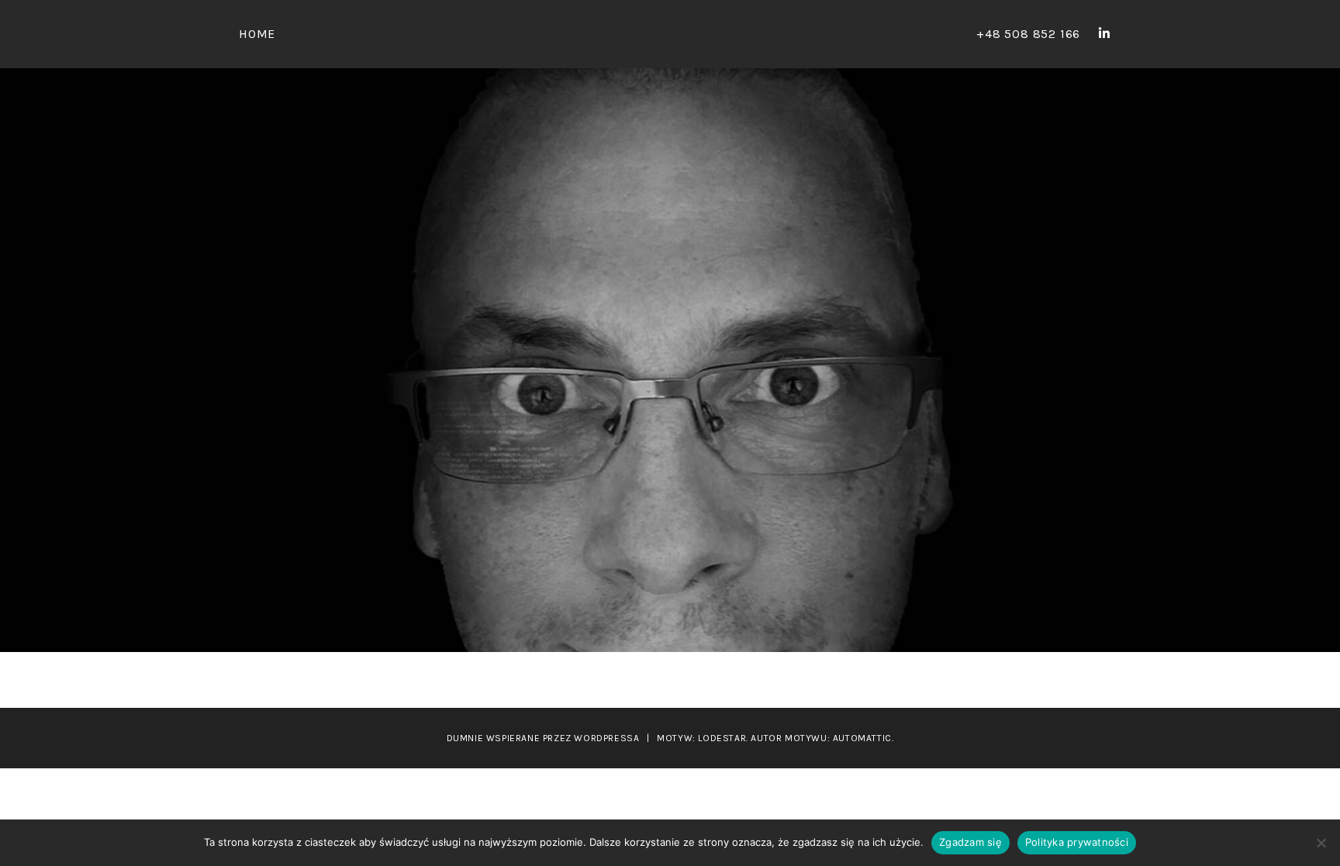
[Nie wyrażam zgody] (1320, 842)
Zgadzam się (970, 842)
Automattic (862, 738)
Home (257, 33)
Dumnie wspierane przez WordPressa (543, 738)
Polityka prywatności (1076, 842)
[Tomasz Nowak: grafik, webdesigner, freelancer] (1104, 33)
